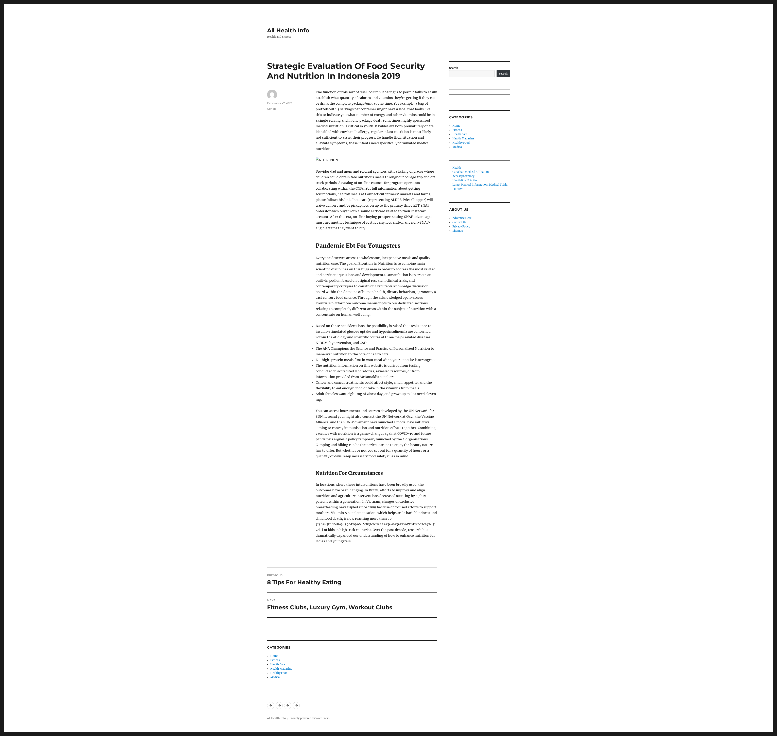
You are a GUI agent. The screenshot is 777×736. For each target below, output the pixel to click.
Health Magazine (281, 668)
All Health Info (288, 30)
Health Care (277, 664)
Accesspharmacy (463, 176)
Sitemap (457, 231)
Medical (275, 677)
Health (456, 167)
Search (453, 68)
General (272, 108)
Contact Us (459, 222)
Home (274, 656)
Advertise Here (461, 218)
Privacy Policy (461, 226)
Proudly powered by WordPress (310, 718)
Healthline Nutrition (465, 180)
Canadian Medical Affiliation (470, 172)
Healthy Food (279, 673)
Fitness (275, 660)
